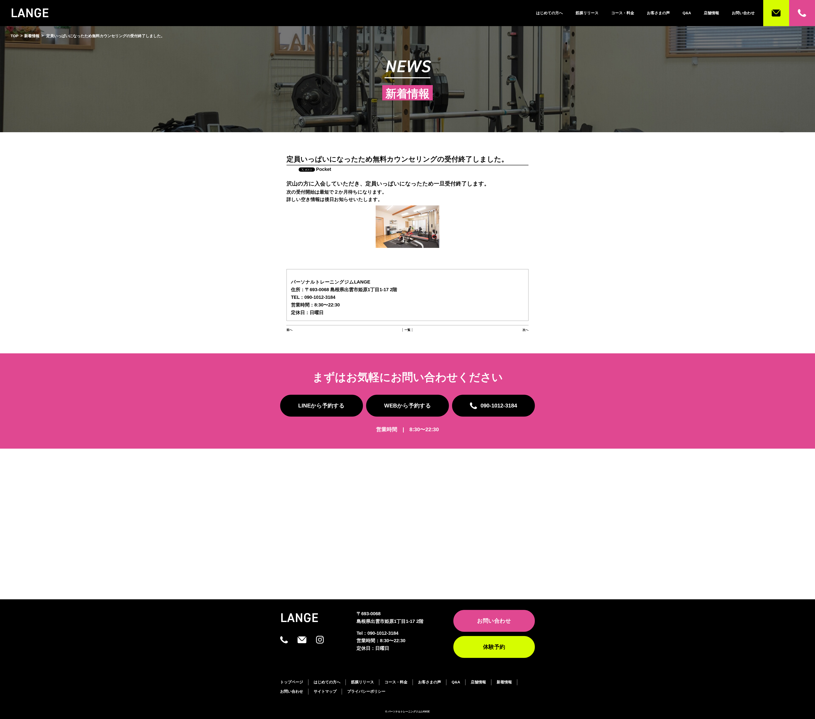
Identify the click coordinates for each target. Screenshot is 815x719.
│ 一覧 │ (407, 329)
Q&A (687, 13)
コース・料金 (622, 13)
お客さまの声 (658, 13)
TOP (14, 36)
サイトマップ (325, 691)
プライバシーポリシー (366, 691)
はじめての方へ (549, 13)
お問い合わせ (743, 13)
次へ (525, 329)
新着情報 (31, 36)
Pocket (323, 169)
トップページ (291, 682)
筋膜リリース (587, 13)
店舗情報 (711, 13)
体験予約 (494, 647)
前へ (289, 329)
